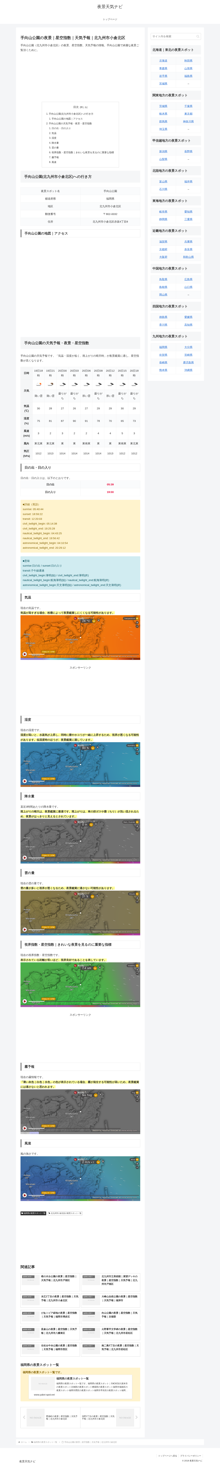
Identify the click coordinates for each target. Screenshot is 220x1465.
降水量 (55, 142)
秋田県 (188, 60)
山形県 (188, 68)
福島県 (188, 76)
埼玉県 (163, 129)
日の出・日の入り (61, 128)
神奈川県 (188, 121)
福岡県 (163, 347)
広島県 (188, 279)
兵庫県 (188, 241)
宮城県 (163, 83)
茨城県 (163, 106)
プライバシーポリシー (190, 1456)
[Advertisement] (80, 77)
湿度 (54, 138)
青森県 (163, 68)
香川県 (163, 324)
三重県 (188, 219)
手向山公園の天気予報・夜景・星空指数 (70, 123)
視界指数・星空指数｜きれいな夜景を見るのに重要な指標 (83, 152)
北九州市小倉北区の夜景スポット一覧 (66, 1213)
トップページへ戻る (167, 1456)
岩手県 (163, 76)
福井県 (188, 181)
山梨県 (163, 159)
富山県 (163, 181)
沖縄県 (188, 370)
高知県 (188, 324)
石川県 (163, 189)
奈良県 (188, 249)
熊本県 (163, 370)
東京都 (188, 113)
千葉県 (188, 106)
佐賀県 (163, 354)
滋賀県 (163, 241)
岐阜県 (163, 211)
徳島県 (163, 317)
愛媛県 (188, 317)
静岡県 (163, 219)
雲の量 (55, 147)
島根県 (163, 287)
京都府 (163, 249)
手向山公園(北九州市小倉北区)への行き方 (71, 113)
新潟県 (163, 151)
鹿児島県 (188, 362)
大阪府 (163, 256)
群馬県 (163, 121)
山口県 (188, 287)
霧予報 (55, 157)
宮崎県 (188, 354)
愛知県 (188, 211)
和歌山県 (188, 256)
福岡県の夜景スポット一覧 (34, 1213)
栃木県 (163, 113)
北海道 (163, 60)
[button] (198, 36)
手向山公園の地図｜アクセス (67, 118)
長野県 (188, 151)
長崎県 (163, 362)
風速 (54, 162)
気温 (54, 133)
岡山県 (163, 294)
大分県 (188, 347)
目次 (76, 107)
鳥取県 (163, 279)
